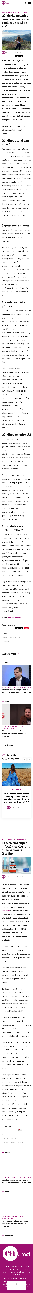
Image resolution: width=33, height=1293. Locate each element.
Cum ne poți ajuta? (10, 1266)
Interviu (22, 687)
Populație (14, 1138)
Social (29, 687)
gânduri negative (15, 637)
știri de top (5, 728)
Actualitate (6, 687)
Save (25, 817)
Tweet (16, 880)
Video (12, 728)
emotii (5, 637)
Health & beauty (23, 12)
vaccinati (21, 1142)
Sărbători (15, 726)
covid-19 (5, 1138)
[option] (16, 792)
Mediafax (6, 911)
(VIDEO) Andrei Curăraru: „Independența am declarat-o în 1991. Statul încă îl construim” (16, 733)
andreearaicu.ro (14, 618)
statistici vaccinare (9, 1142)
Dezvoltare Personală (9, 12)
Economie (15, 687)
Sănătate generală (20, 840)
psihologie (6, 641)
